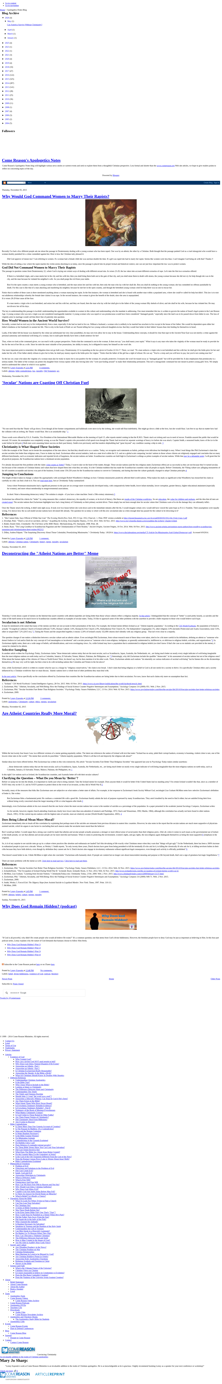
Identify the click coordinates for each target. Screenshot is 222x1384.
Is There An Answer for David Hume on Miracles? (36, 1194)
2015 (7, 79)
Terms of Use (10, 1045)
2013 (7, 87)
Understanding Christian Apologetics (30, 1080)
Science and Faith (17, 1266)
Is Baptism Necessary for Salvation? (30, 1224)
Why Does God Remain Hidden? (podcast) (39, 906)
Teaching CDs (16, 1307)
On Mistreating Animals (25, 1138)
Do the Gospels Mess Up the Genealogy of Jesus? (35, 1154)
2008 (7, 107)
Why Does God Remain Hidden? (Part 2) (24, 948)
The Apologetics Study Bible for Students (32, 1319)
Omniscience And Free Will (26, 1182)
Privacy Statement (12, 1050)
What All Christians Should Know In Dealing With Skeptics (39, 1075)
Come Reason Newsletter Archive (29, 1314)
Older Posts (215, 979)
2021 (7, 55)
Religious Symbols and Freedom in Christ (32, 1261)
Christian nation (22, 542)
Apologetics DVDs (18, 1305)
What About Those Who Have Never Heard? (33, 1103)
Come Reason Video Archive (27, 1301)
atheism (11, 371)
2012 (7, 91)
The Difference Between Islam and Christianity (34, 1089)
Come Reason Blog (18, 1333)
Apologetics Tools (17, 1296)
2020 (7, 59)
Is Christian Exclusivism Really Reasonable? (33, 1071)
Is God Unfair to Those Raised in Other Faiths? (34, 1115)
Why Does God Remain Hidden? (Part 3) (24, 951)
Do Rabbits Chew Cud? (25, 1143)
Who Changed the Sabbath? (26, 1222)
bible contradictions (23, 371)
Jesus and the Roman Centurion (28, 1131)
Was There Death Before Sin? (27, 1210)
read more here (46, 481)
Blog (7, 1331)
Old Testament (50, 371)
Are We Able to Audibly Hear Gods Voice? (33, 1242)
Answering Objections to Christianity (30, 1175)
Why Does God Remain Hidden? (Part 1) (24, 944)
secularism (64, 542)
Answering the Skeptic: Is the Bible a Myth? (33, 1073)
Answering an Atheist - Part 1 (27, 1066)
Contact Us (9, 1041)
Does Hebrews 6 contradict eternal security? (33, 1145)
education (162, 499)
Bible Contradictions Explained (28, 1161)
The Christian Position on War (27, 1249)
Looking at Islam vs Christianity (28, 1087)
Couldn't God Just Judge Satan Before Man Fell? (35, 1191)
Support (8, 1335)
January (10, 38)
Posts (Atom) (18, 984)
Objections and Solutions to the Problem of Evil (34, 1168)
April (9, 30)
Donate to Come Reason (20, 1338)
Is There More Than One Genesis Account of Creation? (38, 1126)
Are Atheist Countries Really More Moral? (39, 713)
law (33, 371)
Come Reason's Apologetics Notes (31, 160)
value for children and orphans (182, 499)
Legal (7, 1043)
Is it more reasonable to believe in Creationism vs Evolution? (39, 1273)
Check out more (6, 1371)
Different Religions (18, 1078)
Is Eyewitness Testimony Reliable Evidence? (33, 1106)
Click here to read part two (52, 861)
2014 (7, 83)
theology (54, 974)
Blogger (116, 175)
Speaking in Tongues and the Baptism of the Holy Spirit (38, 1226)
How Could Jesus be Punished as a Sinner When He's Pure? (39, 1215)
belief (10, 974)
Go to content (10, 3)
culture (31, 702)
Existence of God (17, 1057)
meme (48, 542)
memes (44, 702)
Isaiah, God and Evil (23, 1173)
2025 (7, 43)
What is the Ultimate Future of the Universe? (33, 1268)
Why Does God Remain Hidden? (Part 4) (24, 955)
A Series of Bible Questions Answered (31, 1208)
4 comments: (44, 368)
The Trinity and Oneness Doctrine (29, 1094)
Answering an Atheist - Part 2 (27, 1068)
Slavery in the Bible (23, 1263)
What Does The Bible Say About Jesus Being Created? (37, 1152)
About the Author (17, 1287)
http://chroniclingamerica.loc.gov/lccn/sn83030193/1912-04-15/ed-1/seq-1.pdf (155, 518)
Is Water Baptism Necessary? (27, 1133)
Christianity (34, 542)
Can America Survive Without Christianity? (24, 25)
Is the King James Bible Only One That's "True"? (35, 1212)
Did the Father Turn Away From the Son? (32, 1217)
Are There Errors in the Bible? (27, 1101)
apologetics (12, 702)
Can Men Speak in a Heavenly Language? (32, 1231)
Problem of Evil (21, 1166)
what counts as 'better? (55, 465)
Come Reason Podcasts (19, 1303)
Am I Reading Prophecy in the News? (30, 1247)
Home (2, 10)
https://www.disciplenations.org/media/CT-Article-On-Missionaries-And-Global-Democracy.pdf (153, 532)
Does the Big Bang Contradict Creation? (31, 1275)
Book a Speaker (16, 1289)
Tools (7, 1294)
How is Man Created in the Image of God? (32, 1240)
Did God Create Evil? (24, 1171)
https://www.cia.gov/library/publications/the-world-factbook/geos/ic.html (112, 684)
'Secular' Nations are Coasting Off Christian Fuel (45, 382)
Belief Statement (17, 1282)
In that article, (144, 616)
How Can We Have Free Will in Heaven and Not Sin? (37, 1184)
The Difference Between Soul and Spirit (31, 1238)
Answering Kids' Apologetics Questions (31, 1259)
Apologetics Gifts (17, 1321)
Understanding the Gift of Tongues (29, 1229)
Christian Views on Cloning (26, 1270)
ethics (37, 702)
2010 (7, 99)
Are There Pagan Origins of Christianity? (32, 1117)
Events (8, 1324)
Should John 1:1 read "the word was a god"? (33, 1096)
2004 (7, 123)
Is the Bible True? (22, 1082)
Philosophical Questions (20, 1164)
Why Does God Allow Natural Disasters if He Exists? (37, 1064)
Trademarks (10, 1048)
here (38, 964)
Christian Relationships (24, 1252)
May (9, 21)
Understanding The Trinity (26, 1092)
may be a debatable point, (194, 456)
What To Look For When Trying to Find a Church (35, 1201)
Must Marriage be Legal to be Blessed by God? (34, 1254)
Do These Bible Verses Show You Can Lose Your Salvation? (40, 1147)
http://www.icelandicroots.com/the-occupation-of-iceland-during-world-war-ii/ (147, 871)
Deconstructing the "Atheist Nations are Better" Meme (50, 553)
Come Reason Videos (19, 1298)
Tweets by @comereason (10, 998)
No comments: (46, 970)
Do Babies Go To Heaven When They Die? (33, 1233)
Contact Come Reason (19, 1342)
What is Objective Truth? (25, 1177)
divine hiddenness (21, 974)
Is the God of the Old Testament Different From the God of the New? (43, 1157)
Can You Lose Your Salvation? (27, 1203)
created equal (7, 502)
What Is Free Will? (23, 1180)
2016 (7, 75)
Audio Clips (20, 1312)
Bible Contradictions (18, 1124)
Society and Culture (18, 1245)
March (10, 34)
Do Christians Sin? (23, 1205)
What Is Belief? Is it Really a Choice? (30, 1196)
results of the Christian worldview (138, 499)
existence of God (36, 974)
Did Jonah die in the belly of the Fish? (30, 1219)
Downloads (15, 1310)
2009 (7, 103)
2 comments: (45, 698)
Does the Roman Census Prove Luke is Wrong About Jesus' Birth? (42, 1159)
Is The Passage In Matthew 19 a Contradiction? (34, 1129)
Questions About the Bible (21, 1198)
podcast (47, 974)
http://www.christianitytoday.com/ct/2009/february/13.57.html (139, 874)
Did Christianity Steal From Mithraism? (31, 1119)
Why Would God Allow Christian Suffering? (33, 1187)
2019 (7, 63)
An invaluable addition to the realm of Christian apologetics (24, 1357)
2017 (7, 71)
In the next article (9, 676)
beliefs (18, 895)
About (7, 1280)
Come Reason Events (19, 1326)
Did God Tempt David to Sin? (27, 1150)
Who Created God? (23, 1059)
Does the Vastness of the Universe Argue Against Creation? (39, 1277)
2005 (7, 119)
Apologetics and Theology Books (24, 1317)
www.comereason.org (166, 166)
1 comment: (44, 538)
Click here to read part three (75, 861)
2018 (7, 67)
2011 (7, 95)
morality (39, 371)
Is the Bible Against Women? (27, 1136)
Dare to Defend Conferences (22, 1328)
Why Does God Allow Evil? (27, 1189)
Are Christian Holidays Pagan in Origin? (31, 1256)
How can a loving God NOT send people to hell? (35, 1061)
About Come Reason (18, 1284)
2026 (7, 18)
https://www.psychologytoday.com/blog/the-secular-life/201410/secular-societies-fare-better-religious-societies (174, 689)
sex (58, 371)
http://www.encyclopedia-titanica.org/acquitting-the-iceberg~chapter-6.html (146, 521)
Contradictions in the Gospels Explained (31, 1140)
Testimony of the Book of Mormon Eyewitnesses (35, 1110)
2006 (7, 115)
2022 (7, 51)
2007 (7, 111)
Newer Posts (7, 979)
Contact (8, 1340)
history (42, 542)
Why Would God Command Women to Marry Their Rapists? (55, 196)
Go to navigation (12, 5)
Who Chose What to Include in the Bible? (32, 1085)
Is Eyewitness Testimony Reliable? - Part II (32, 1108)
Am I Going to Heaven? (25, 1122)
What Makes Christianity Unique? (29, 1112)
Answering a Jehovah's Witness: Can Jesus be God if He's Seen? (41, 1099)
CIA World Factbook (187, 626)
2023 (7, 47)
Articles (8, 1054)
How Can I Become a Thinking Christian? (32, 1236)
